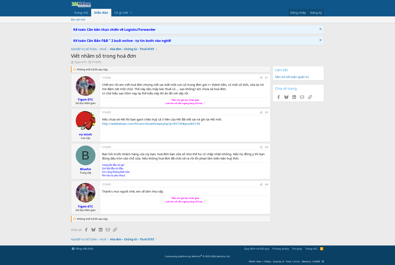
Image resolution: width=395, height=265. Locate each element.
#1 (266, 77)
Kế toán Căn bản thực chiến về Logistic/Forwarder (114, 29)
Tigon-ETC (80, 62)
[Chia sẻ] (261, 78)
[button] (131, 12)
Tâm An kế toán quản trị (292, 77)
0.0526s (296, 261)
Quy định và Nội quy (256, 248)
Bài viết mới (78, 19)
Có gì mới (121, 12)
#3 (266, 147)
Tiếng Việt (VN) (83, 248)
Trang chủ (81, 12)
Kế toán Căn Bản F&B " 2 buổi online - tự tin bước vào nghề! (122, 40)
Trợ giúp (297, 248)
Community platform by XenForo (197, 256)
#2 (266, 112)
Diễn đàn (101, 12)
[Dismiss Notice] (320, 29)
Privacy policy (280, 248)
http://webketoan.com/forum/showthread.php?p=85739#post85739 (151, 124)
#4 (266, 184)
